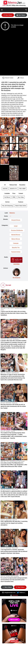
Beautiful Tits (15, 247)
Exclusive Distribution (17, 230)
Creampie (15, 243)
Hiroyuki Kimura (15, 220)
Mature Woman (16, 239)
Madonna (12, 213)
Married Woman (15, 234)
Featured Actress (15, 252)
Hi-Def (15, 226)
